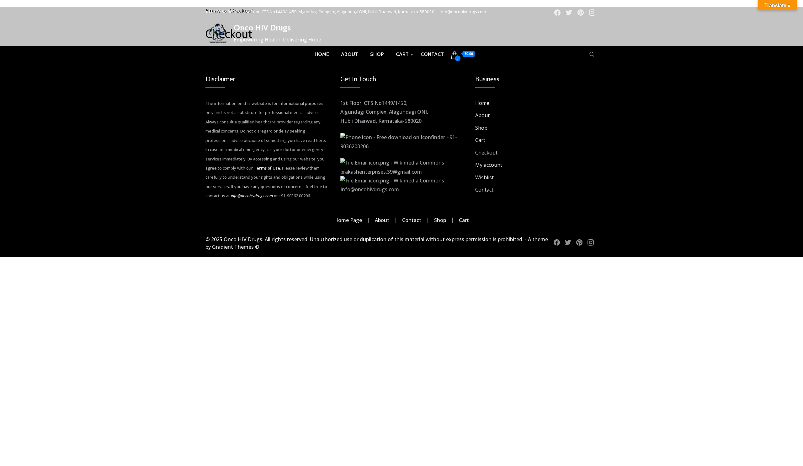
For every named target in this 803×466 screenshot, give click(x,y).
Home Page (348, 220)
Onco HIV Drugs (262, 28)
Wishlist (484, 177)
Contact (432, 54)
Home (322, 54)
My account (488, 164)
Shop (377, 54)
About (349, 54)
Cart (402, 54)
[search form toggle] (592, 54)
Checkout (486, 152)
